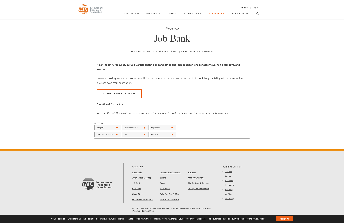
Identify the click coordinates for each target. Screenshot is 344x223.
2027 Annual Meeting (141, 178)
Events (171, 14)
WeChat (228, 194)
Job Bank (136, 183)
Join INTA (244, 8)
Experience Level (131, 128)
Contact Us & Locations (170, 172)
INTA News (165, 188)
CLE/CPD (136, 188)
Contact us (117, 104)
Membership (238, 14)
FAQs (162, 183)
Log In (255, 8)
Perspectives (192, 14)
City (125, 134)
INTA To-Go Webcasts (169, 199)
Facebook (229, 180)
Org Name (155, 128)
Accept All (284, 219)
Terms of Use (148, 211)
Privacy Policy (196, 208)
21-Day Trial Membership (198, 188)
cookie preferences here (194, 219)
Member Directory (196, 178)
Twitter (228, 176)
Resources (216, 14)
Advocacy (151, 14)
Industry (154, 134)
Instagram (229, 185)
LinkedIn (228, 171)
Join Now (192, 172)
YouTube (228, 189)
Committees (137, 194)
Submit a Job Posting (117, 93)
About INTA (129, 14)
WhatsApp (229, 198)
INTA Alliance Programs (142, 199)
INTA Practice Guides (169, 194)
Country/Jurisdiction (104, 134)
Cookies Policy (241, 219)
